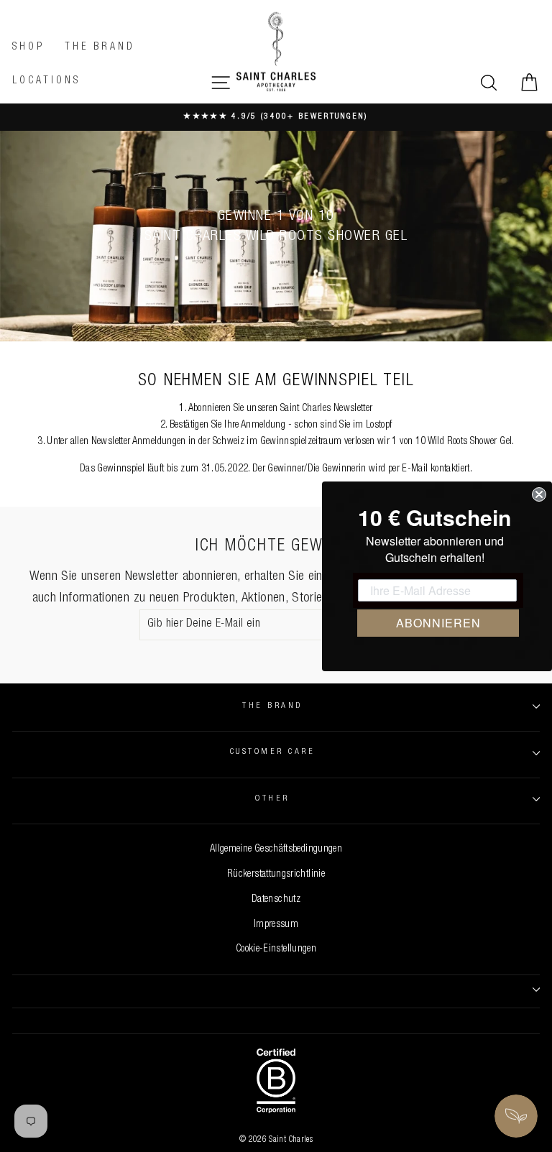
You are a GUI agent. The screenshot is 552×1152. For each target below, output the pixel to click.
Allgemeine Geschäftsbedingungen (276, 849)
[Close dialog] (539, 494)
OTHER (272, 799)
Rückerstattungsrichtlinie (276, 875)
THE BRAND (272, 706)
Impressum (276, 925)
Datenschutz (276, 900)
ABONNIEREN (438, 622)
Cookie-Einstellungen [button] (276, 949)
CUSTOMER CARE (272, 752)
